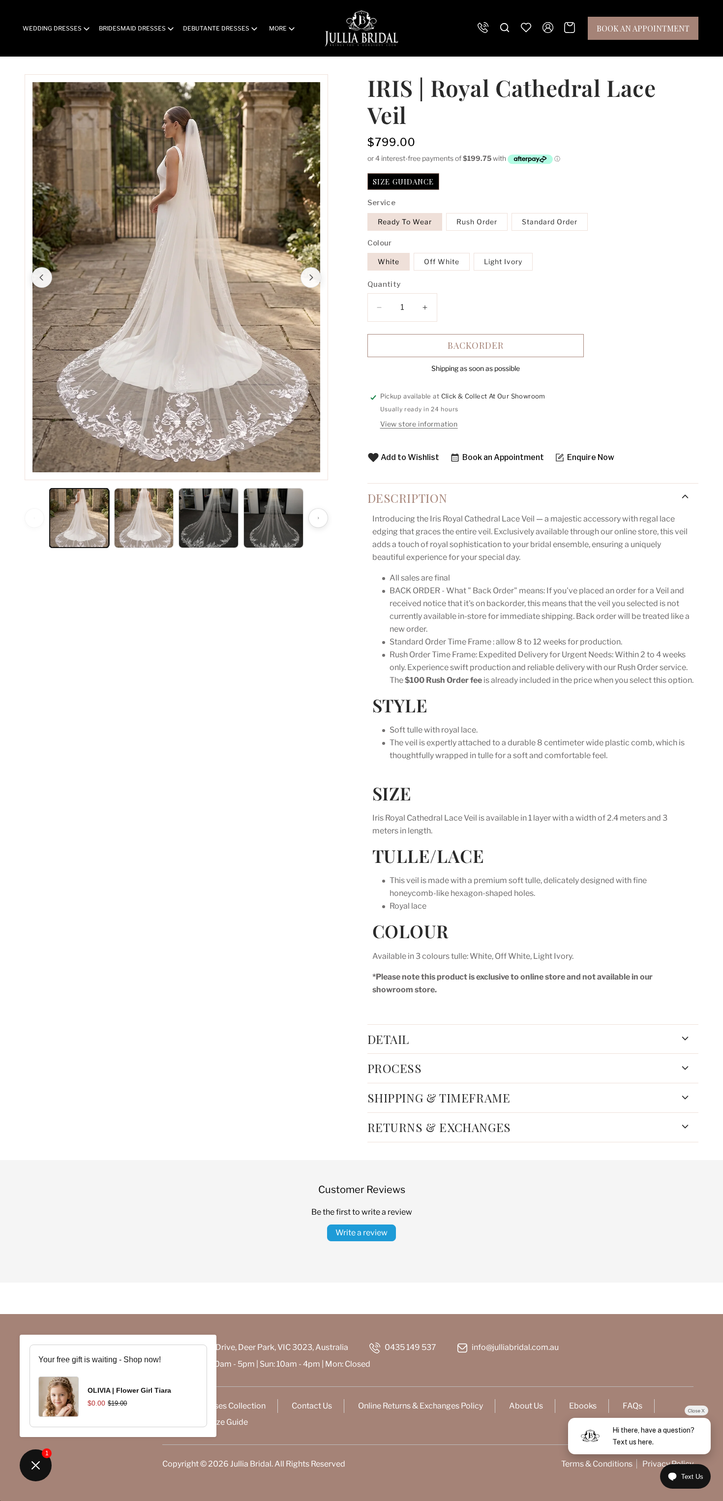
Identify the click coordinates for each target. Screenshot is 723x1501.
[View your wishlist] (526, 27)
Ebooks (583, 1405)
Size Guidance (403, 181)
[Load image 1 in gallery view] (79, 518)
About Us (526, 1405)
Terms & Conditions (597, 1464)
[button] (57, 28)
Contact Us (312, 1405)
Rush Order (476, 221)
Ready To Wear (405, 221)
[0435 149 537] (483, 27)
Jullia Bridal (250, 1464)
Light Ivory (503, 261)
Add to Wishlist (410, 457)
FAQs (632, 1405)
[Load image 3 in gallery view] (209, 518)
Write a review (361, 1232)
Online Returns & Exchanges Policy (420, 1405)
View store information (419, 424)
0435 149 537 (410, 1347)
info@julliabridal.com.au (515, 1347)
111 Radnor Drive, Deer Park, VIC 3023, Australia (261, 1347)
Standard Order (549, 221)
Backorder (476, 345)
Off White (441, 261)
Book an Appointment (643, 28)
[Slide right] (311, 277)
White (388, 261)
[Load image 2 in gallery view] (144, 518)
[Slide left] (41, 277)
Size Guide (229, 1422)
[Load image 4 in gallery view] (273, 518)
